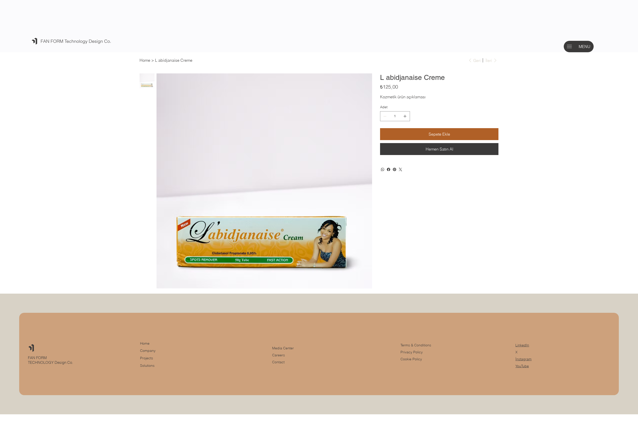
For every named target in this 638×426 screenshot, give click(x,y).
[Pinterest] (394, 169)
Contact (278, 362)
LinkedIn (522, 345)
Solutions (147, 365)
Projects (146, 358)
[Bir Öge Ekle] (405, 116)
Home (145, 343)
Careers (278, 355)
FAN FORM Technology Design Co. (76, 41)
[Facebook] (388, 169)
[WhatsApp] (382, 169)
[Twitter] (400, 169)
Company (148, 350)
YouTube (522, 366)
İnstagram (523, 359)
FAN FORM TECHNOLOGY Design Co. (51, 360)
